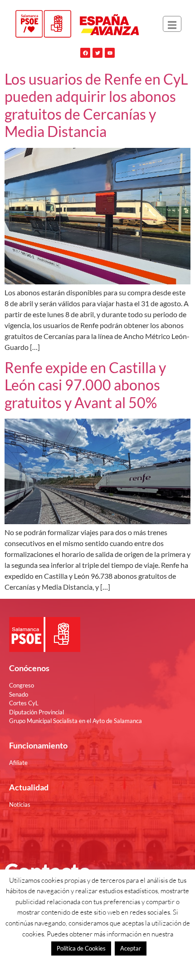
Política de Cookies (81, 948)
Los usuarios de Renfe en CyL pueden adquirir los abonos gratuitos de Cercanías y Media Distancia (96, 105)
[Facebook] (85, 53)
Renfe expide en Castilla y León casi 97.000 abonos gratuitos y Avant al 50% (85, 385)
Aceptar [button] (130, 948)
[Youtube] (110, 53)
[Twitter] (97, 53)
